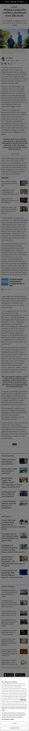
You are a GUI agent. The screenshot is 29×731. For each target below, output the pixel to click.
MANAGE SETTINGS (14, 728)
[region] (14, 704)
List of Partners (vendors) (8, 719)
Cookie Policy (23, 699)
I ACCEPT (14, 723)
